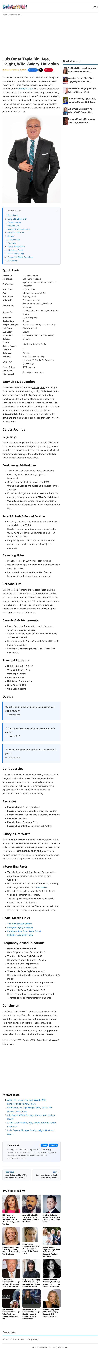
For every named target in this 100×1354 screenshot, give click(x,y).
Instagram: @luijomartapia (20, 927)
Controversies (14, 240)
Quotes (11, 236)
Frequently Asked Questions (20, 257)
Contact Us (18, 1339)
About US (6, 1339)
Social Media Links (16, 253)
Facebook (32, 70)
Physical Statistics (16, 233)
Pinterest (48, 70)
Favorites (12, 243)
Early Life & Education (17, 219)
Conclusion (12, 260)
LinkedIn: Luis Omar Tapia (20, 935)
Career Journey (14, 222)
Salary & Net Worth (16, 247)
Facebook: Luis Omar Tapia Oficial (24, 931)
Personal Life (13, 226)
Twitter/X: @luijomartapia (19, 923)
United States (26, 89)
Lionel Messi (41, 887)
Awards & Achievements (19, 229)
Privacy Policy (32, 1339)
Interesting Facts (15, 250)
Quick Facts (13, 215)
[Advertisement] (50, 37)
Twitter (44, 1145)
